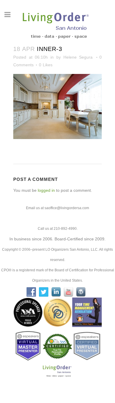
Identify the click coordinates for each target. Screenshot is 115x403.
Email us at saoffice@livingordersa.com (57, 208)
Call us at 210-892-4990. (58, 229)
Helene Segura (78, 57)
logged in (46, 190)
